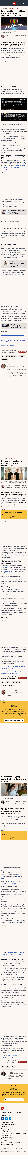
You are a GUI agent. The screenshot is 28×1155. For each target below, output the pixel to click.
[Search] (23, 3)
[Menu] (26, 3)
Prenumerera (22, 351)
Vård (13, 1066)
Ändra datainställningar (7, 1144)
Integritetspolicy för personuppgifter (10, 1130)
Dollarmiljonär (16, 682)
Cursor (8, 682)
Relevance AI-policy (6, 1135)
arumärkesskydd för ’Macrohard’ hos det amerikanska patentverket (13, 167)
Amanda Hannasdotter (12, 690)
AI (2, 356)
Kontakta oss (4, 1126)
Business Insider (14, 164)
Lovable (3, 502)
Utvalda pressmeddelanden (8, 1124)
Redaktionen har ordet (7, 1139)
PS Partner (4, 1140)
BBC (17, 876)
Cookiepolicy (4, 1131)
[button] (14, 104)
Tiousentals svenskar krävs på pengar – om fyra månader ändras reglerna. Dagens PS (13, 954)
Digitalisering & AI (13, 8)
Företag (11, 774)
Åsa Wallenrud (10, 364)
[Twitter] (6, 1118)
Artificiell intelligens (11, 356)
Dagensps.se (4, 8)
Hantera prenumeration (7, 1122)
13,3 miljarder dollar (8, 571)
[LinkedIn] (10, 1118)
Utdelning (11, 685)
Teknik (7, 1066)
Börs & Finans (12, 458)
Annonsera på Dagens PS (7, 1137)
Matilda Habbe (10, 1072)
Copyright (3, 1128)
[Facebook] (2, 1118)
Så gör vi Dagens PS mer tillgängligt (10, 1142)
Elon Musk (21, 356)
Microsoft (4, 359)
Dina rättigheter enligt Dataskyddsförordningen (13, 1133)
